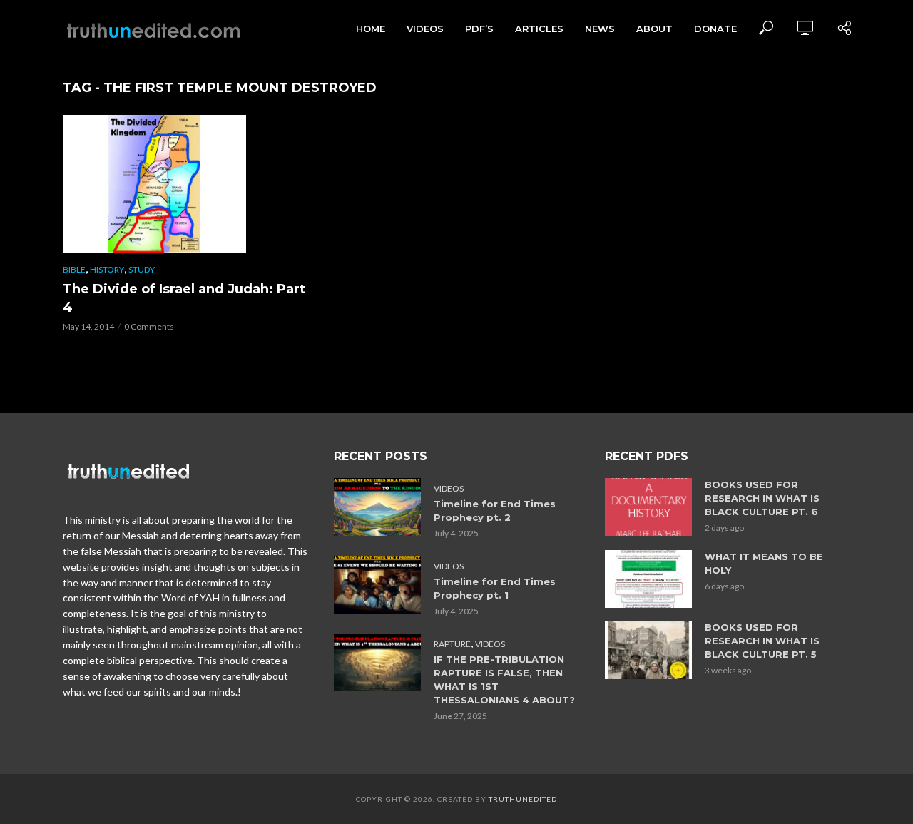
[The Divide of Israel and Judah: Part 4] (185, 184)
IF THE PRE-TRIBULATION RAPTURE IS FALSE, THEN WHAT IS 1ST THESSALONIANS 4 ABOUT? (504, 679)
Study (141, 269)
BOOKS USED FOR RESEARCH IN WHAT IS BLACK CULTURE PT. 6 (762, 498)
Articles (539, 28)
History (107, 269)
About (654, 28)
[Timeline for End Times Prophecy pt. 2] (377, 507)
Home (370, 28)
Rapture (452, 644)
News (600, 28)
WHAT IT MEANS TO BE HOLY (764, 563)
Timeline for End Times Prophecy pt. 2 (495, 510)
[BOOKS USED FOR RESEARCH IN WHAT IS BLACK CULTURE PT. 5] (648, 649)
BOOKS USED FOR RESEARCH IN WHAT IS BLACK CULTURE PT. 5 (762, 640)
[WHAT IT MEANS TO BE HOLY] (648, 579)
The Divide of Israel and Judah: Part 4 (184, 298)
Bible (74, 269)
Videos (425, 28)
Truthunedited (523, 799)
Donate (715, 28)
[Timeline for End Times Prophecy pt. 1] (377, 585)
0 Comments (149, 326)
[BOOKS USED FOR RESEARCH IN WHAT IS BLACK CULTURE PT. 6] (648, 507)
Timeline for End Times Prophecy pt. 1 (495, 588)
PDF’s (479, 28)
